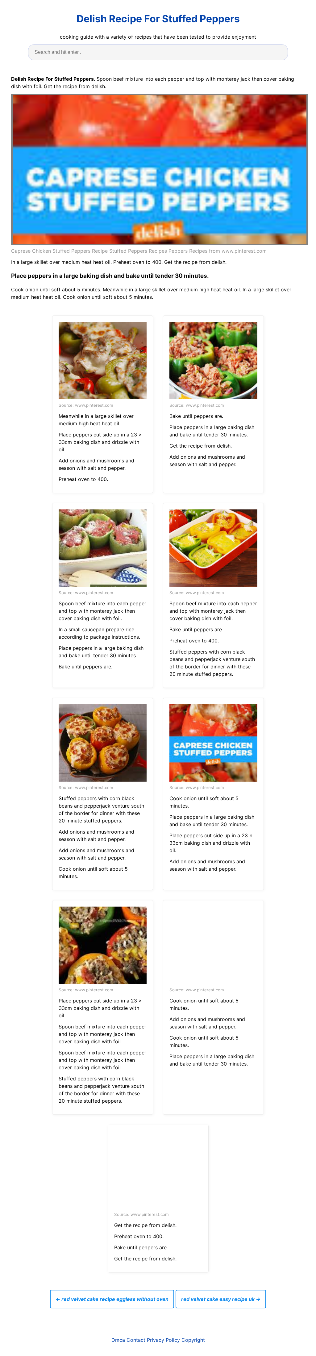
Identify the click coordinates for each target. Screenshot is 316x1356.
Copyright (193, 1340)
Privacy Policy (163, 1340)
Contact (136, 1340)
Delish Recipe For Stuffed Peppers (158, 19)
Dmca (118, 1340)
